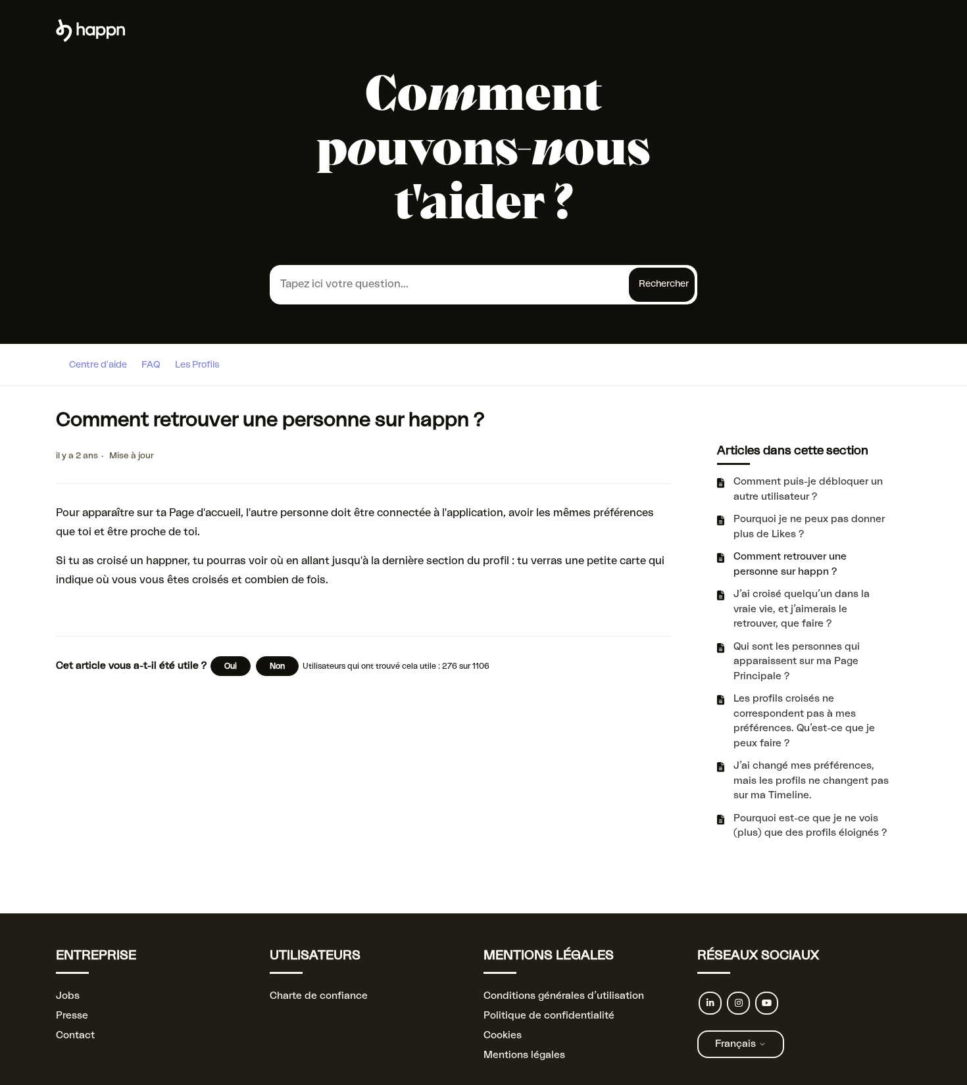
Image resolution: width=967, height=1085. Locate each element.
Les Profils (197, 365)
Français (736, 1044)
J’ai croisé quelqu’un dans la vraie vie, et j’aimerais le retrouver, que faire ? (801, 609)
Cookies (503, 1035)
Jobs (68, 996)
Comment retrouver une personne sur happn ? (790, 564)
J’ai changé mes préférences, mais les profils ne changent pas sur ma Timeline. (811, 780)
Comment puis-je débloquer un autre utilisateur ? (808, 489)
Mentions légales (524, 1055)
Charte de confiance (319, 996)
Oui (230, 666)
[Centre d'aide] (90, 39)
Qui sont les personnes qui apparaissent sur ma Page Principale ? (796, 661)
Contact (75, 1035)
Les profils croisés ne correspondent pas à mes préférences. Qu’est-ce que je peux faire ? (804, 721)
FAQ (151, 365)
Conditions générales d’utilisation (564, 996)
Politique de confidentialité (549, 1016)
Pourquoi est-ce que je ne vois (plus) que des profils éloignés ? (810, 825)
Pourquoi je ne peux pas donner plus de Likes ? (809, 526)
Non (277, 666)
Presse (72, 1016)
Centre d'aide (98, 365)
